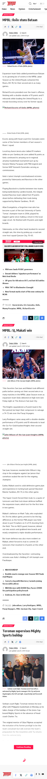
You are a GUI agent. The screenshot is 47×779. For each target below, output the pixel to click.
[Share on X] (12, 27)
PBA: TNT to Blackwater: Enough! (19, 287)
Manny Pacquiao (9, 308)
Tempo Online (13, 33)
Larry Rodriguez (29, 605)
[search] (30, 4)
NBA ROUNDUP (11, 570)
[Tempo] (11, 3)
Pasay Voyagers (9, 609)
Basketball (8, 14)
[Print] (20, 27)
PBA (18, 609)
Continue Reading (23, 747)
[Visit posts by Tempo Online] (5, 34)
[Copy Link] (16, 27)
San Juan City (26, 609)
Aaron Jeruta (17, 305)
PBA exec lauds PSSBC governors (19, 269)
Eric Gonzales (29, 305)
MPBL (19, 308)
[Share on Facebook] (8, 27)
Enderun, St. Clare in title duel (17, 595)
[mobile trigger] (5, 3)
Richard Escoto (29, 308)
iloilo (38, 305)
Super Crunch (37, 609)
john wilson (17, 605)
